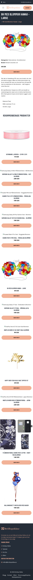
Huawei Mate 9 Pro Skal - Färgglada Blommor (16, 238)
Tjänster (5, 549)
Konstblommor (21, 60)
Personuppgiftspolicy (24, 575)
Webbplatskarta (16, 577)
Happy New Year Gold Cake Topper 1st (16, 380)
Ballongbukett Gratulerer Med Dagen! (16, 505)
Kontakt (9, 575)
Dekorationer (12, 60)
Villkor (15, 575)
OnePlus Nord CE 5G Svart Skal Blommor (16, 330)
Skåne (4, 2)
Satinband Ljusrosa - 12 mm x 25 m (16, 154)
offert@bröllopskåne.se (26, 2)
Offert (27, 8)
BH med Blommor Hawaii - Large (16, 288)
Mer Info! (16, 72)
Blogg (4, 575)
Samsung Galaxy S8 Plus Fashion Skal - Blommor (16, 218)
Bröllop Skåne (7, 546)
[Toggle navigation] (3, 7)
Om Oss (5, 552)
